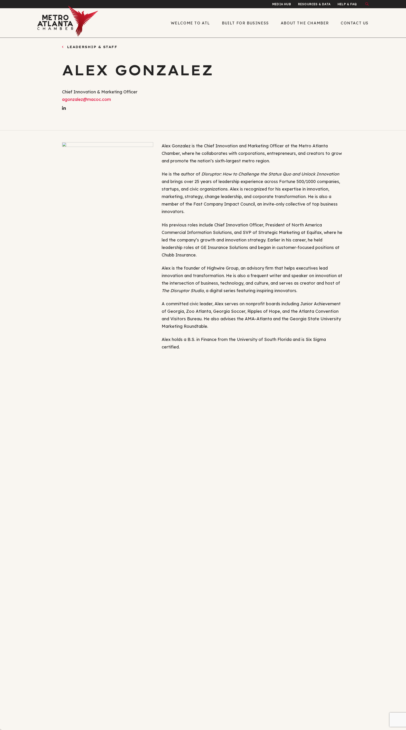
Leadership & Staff (91, 47)
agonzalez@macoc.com (86, 99)
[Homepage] (76, 23)
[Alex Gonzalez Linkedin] (64, 108)
